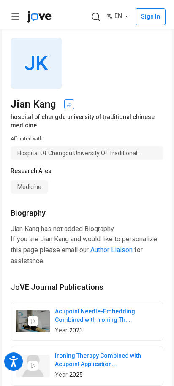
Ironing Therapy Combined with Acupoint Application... (98, 359)
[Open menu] (15, 17)
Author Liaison (111, 250)
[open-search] (96, 17)
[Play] (33, 321)
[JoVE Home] (39, 17)
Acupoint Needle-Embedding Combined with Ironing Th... (95, 315)
